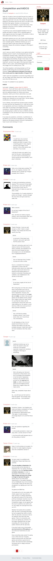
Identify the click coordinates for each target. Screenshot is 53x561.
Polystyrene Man (8, 131)
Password (39, 62)
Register (40, 68)
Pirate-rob (6, 165)
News (10, 2)
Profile (39, 7)
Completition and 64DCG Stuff (16, 9)
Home (6, 2)
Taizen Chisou (8, 443)
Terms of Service (16, 558)
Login (38, 53)
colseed (5, 179)
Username (39, 56)
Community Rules (36, 558)
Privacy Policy (26, 558)
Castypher (11, 13)
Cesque (5, 336)
